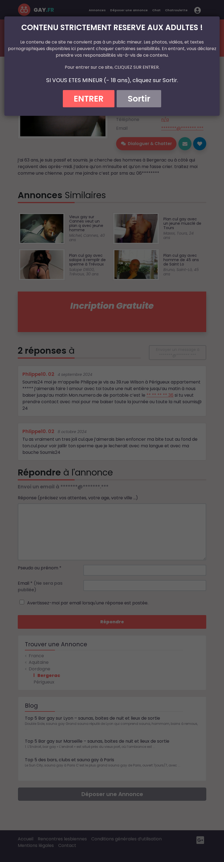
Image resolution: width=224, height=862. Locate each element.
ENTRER (89, 99)
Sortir (139, 99)
